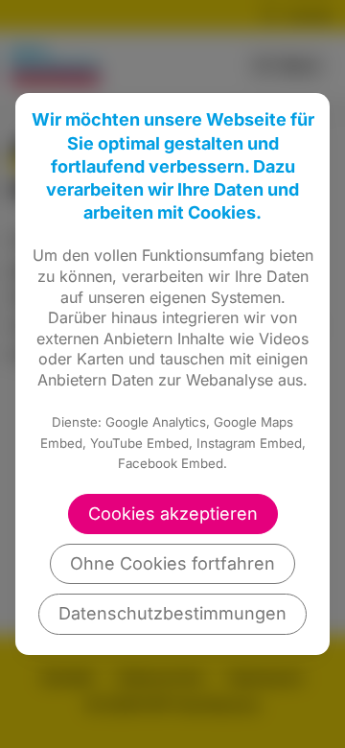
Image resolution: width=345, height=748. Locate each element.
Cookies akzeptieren (173, 513)
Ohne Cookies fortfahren (172, 563)
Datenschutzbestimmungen (172, 613)
